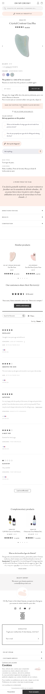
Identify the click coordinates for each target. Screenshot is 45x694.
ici (40, 99)
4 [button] (24, 278)
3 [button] (22, 278)
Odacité (22, 20)
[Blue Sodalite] (7, 74)
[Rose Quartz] (3, 74)
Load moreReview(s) (22, 491)
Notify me (36, 89)
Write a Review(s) (22, 306)
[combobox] (37, 321)
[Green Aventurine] (12, 74)
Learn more (39, 407)
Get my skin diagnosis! (13, 144)
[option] (22, 106)
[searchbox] (12, 315)
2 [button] (20, 278)
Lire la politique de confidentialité (11, 685)
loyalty (9, 67)
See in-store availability (23, 111)
